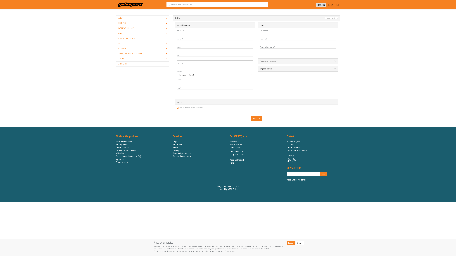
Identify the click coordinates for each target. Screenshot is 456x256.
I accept (290, 243)
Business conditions (332, 18)
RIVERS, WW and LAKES (126, 28)
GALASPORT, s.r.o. (294, 141)
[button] (164, 18)
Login (330, 5)
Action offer (122, 64)
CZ (337, 5)
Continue (256, 118)
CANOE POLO (122, 23)
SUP (119, 43)
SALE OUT (121, 59)
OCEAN (120, 33)
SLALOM (120, 18)
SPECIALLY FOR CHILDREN (126, 38)
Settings (299, 243)
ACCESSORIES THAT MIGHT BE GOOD (130, 54)
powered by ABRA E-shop (228, 189)
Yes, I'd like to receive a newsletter (190, 108)
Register (321, 5)
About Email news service (296, 180)
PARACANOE (122, 49)
